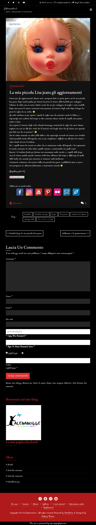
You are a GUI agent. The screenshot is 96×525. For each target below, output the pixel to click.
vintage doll (29, 219)
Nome (9, 296)
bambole (27, 214)
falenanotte (17, 203)
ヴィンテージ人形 (45, 219)
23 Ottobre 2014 (16, 86)
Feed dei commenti (15, 476)
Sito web (9, 319)
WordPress (68, 512)
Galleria (46, 504)
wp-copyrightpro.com (58, 523)
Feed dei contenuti (14, 470)
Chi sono (14, 504)
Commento (11, 259)
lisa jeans (64, 214)
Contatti (25, 504)
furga (54, 214)
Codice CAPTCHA (11, 366)
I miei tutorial (59, 504)
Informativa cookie (76, 504)
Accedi (10, 464)
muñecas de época (79, 214)
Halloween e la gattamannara (74, 233)
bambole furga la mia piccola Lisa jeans (26, 233)
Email (9, 307)
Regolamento (49, 507)
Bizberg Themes (48, 516)
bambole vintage (41, 214)
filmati (35, 504)
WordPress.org (13, 481)
